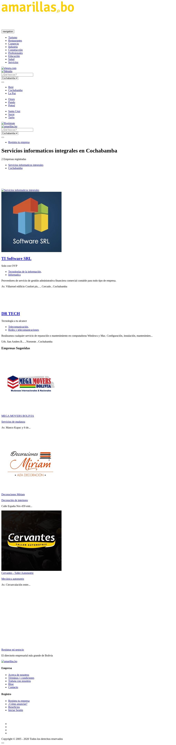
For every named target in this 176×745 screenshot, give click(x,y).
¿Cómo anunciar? (17, 703)
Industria (13, 46)
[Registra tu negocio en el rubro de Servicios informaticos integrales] (20, 190)
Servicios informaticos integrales (25, 165)
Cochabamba (15, 90)
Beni (10, 87)
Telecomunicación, (18, 326)
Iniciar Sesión (15, 710)
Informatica (14, 274)
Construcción (15, 49)
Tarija (11, 117)
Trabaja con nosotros (19, 681)
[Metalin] (6, 71)
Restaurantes (15, 40)
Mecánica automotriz (12, 578)
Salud (11, 59)
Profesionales (15, 53)
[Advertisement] (63, 21)
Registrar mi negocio (12, 649)
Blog (11, 684)
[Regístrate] (88, 123)
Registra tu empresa (19, 142)
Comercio (13, 43)
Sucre (11, 114)
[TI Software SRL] (31, 251)
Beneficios (14, 707)
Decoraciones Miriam (13, 494)
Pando (11, 102)
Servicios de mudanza (13, 421)
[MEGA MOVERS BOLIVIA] (31, 412)
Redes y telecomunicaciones (23, 329)
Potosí (11, 105)
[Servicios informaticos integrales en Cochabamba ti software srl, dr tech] (37, 11)
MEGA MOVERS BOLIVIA (17, 415)
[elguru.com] (8, 68)
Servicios (13, 62)
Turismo (12, 37)
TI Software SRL (16, 258)
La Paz (12, 93)
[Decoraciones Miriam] (31, 491)
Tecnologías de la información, (25, 271)
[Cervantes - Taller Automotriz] (31, 569)
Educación (14, 56)
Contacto (13, 687)
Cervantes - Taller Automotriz (17, 572)
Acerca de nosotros (18, 674)
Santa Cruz (14, 111)
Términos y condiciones (21, 677)
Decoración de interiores (14, 500)
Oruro (11, 99)
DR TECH (10, 313)
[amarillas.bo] (9, 661)
